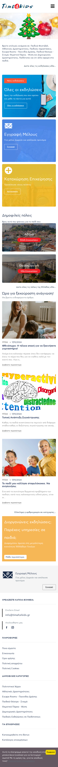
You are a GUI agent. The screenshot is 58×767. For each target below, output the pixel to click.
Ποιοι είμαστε (9, 648)
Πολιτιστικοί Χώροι (11, 686)
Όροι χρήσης (8, 658)
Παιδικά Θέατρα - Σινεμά (14, 701)
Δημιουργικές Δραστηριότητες (17, 711)
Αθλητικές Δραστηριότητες (15, 691)
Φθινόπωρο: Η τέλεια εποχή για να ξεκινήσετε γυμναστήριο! (29, 347)
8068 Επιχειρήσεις (29, 240)
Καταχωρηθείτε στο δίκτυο (15, 735)
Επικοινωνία (8, 653)
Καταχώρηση (12, 191)
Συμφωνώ (51, 752)
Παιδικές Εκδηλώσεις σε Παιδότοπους (21, 717)
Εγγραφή (11, 147)
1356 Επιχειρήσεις (29, 271)
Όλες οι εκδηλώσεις (15, 106)
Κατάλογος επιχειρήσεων (15, 740)
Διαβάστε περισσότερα (11, 365)
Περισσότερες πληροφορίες (21, 761)
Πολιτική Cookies (10, 668)
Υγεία (5, 342)
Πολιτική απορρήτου (12, 663)
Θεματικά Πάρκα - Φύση (14, 706)
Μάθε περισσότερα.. (15, 557)
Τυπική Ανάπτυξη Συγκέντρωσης (20, 417)
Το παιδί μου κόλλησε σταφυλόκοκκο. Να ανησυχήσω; (26, 485)
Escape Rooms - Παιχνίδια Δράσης (19, 696)
